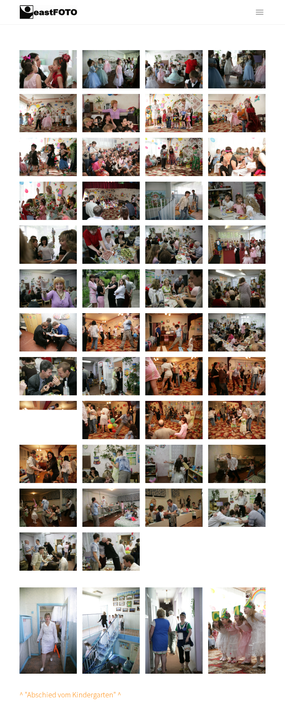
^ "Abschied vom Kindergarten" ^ (70, 694)
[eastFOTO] (48, 12)
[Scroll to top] (262, 705)
